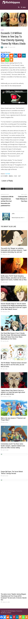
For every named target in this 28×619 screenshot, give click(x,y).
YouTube (7, 174)
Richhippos (13, 611)
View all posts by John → (18, 217)
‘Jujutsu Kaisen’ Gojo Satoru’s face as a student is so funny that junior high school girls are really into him (13, 392)
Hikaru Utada (9, 188)
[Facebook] (3, 56)
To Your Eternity (18, 188)
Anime (2, 30)
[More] (11, 60)
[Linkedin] (15, 56)
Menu (24, 7)
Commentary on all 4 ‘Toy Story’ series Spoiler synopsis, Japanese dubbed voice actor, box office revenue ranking (13, 446)
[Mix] (3, 60)
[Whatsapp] (7, 60)
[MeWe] (24, 56)
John (6, 47)
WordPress (3, 612)
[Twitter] (7, 56)
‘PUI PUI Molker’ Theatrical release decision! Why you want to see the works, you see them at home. (14, 364)
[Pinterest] (20, 56)
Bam (10, 612)
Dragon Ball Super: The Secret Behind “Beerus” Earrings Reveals (12, 472)
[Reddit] (11, 56)
